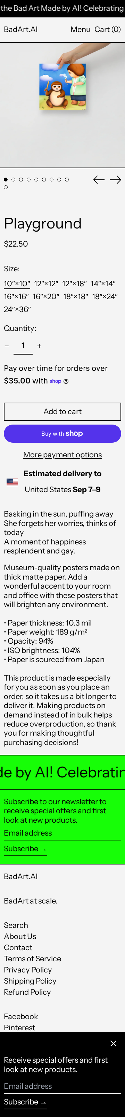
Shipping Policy (30, 981)
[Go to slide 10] (6, 187)
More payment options (62, 454)
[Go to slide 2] (13, 179)
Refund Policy (27, 992)
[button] (107, 29)
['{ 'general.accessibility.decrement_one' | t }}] (7, 346)
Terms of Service (32, 958)
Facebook (21, 1016)
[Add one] (39, 346)
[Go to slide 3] (21, 179)
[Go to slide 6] (44, 179)
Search (16, 925)
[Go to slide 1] (6, 179)
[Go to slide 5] (36, 179)
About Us (20, 936)
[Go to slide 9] (67, 179)
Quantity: (20, 328)
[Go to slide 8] (59, 179)
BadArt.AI (21, 29)
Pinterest (19, 1027)
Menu (80, 29)
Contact (18, 947)
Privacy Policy (28, 970)
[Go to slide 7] (51, 179)
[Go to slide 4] (29, 179)
